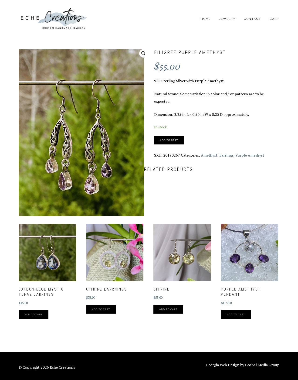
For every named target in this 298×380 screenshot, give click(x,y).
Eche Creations (53, 19)
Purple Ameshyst (249, 155)
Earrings (226, 155)
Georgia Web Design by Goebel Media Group (242, 364)
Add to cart (169, 140)
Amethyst (209, 155)
